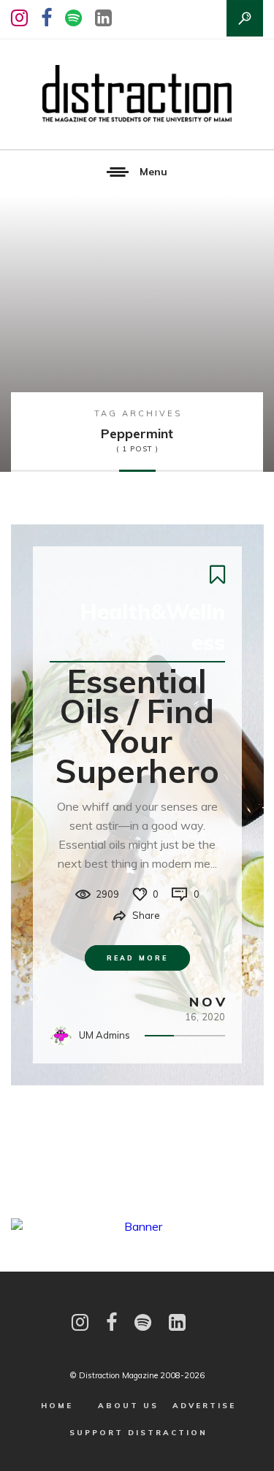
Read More (137, 958)
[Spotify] (73, 18)
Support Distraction (138, 1432)
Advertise (204, 1405)
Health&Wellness (152, 626)
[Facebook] (46, 18)
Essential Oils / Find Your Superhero (137, 725)
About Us (128, 1405)
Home (57, 1405)
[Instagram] (19, 18)
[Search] (245, 18)
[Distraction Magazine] (136, 94)
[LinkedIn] (103, 18)
